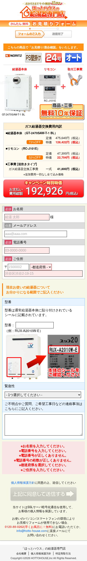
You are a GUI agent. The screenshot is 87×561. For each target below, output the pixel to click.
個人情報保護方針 (23, 482)
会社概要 (21, 553)
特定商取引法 (63, 553)
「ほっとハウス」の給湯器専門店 (43, 548)
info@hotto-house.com (31, 531)
